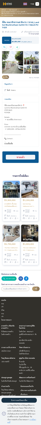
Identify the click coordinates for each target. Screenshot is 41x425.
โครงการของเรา (6, 320)
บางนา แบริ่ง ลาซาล (8, 347)
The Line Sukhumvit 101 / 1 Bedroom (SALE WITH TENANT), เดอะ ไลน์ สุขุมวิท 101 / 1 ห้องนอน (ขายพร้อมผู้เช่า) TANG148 (29, 249)
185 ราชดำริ (5, 362)
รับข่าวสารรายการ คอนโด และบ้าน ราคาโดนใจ (18, 284)
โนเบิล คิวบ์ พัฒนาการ (26, 381)
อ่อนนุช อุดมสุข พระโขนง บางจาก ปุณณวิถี (13, 12)
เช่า (2, 307)
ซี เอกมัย (22, 362)
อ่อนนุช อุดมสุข (6, 377)
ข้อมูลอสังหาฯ (8, 84)
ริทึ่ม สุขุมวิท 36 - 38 (25, 367)
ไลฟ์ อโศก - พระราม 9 (26, 331)
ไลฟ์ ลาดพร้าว (5, 334)
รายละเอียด (7, 99)
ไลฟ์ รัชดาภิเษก (24, 354)
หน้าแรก (3, 10)
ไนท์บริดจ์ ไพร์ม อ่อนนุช (9, 381)
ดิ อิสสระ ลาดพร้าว (7, 331)
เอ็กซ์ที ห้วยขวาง (24, 351)
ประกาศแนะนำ (13, 10)
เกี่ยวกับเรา (24, 394)
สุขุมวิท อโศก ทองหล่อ (27, 358)
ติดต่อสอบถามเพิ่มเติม (9, 274)
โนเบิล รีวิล (22, 364)
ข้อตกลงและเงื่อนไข (26, 386)
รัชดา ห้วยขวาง (24, 347)
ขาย (2, 304)
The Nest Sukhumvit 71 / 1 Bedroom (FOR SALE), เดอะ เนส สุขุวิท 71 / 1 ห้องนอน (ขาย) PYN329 (11, 249)
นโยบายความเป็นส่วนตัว (28, 390)
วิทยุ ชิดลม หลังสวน (8, 358)
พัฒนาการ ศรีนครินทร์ (27, 377)
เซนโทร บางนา (6, 351)
